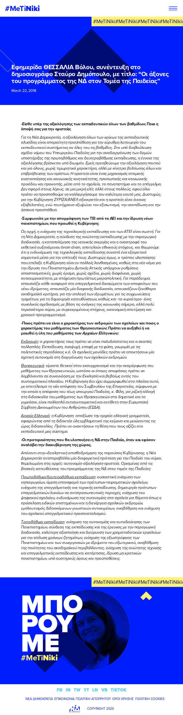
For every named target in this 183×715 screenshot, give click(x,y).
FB (59, 690)
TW (77, 690)
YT (86, 690)
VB (104, 690)
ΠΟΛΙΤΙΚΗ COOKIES (149, 698)
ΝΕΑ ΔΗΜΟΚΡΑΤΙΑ (39, 698)
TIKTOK (118, 690)
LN (95, 690)
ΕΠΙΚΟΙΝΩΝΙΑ (64, 698)
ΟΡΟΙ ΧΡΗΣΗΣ (123, 698)
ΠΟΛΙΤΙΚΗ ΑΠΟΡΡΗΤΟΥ (93, 698)
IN (68, 690)
